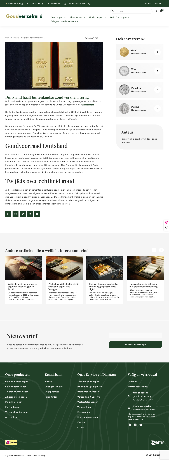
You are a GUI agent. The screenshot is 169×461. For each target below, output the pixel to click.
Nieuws (16, 38)
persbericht (88, 104)
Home (8, 38)
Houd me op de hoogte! (135, 344)
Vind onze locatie (142, 406)
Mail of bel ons (140, 392)
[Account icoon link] (156, 11)
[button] (64, 17)
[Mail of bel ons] (129, 396)
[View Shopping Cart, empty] (161, 11)
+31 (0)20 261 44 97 (143, 399)
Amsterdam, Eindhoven (144, 409)
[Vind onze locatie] (129, 407)
